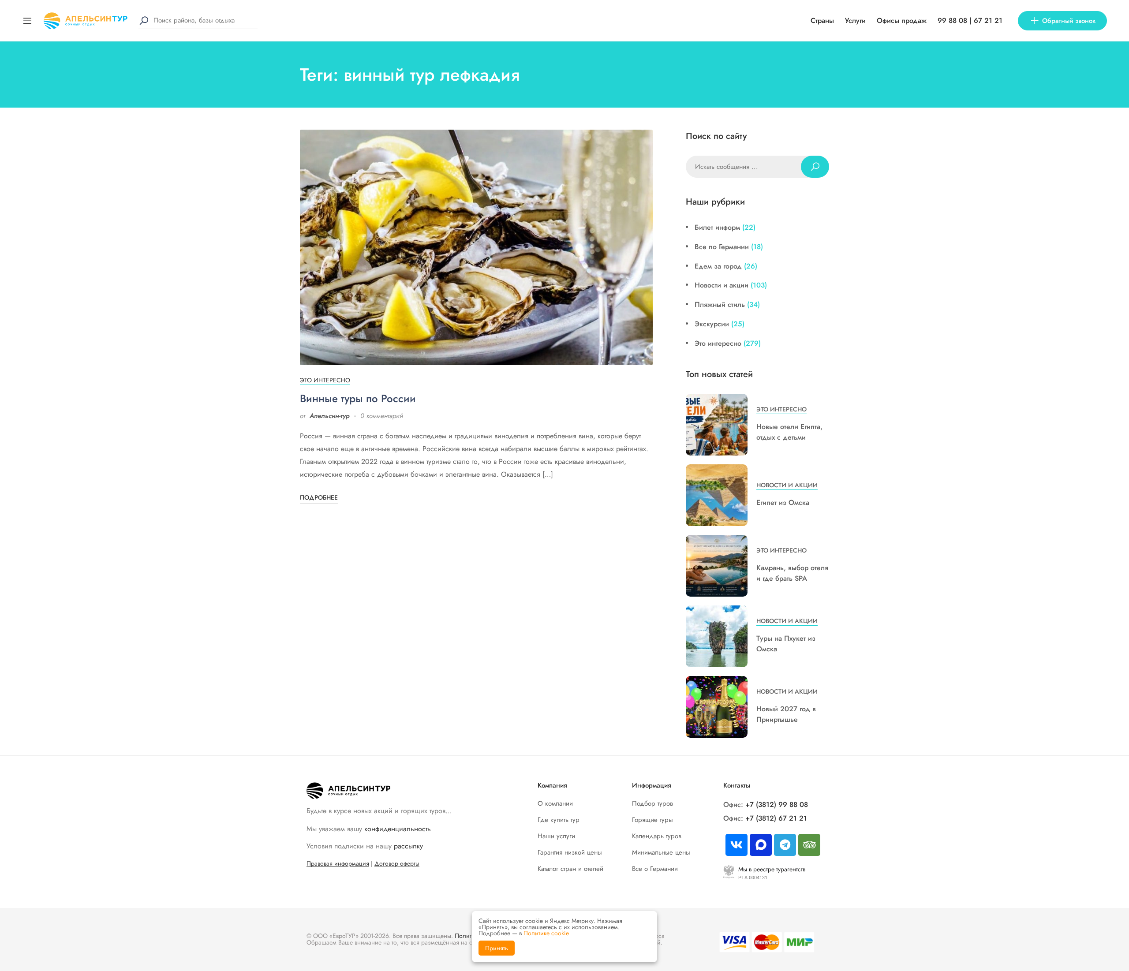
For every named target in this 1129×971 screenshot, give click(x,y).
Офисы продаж (902, 20)
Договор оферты (396, 863)
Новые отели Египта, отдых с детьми (789, 432)
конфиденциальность (397, 829)
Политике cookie (546, 933)
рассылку (408, 846)
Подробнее (319, 497)
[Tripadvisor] (809, 845)
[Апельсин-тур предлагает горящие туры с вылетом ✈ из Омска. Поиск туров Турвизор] (85, 20)
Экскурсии (712, 324)
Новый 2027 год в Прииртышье (786, 714)
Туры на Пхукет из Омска (785, 643)
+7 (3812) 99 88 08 (776, 804)
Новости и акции (721, 285)
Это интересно (325, 380)
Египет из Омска (782, 502)
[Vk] (736, 845)
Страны (822, 20)
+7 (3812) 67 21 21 (776, 818)
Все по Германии (722, 247)
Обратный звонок (1068, 21)
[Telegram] (785, 845)
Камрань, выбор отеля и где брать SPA (792, 573)
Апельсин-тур (330, 416)
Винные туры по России (358, 398)
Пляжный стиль (720, 304)
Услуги (855, 20)
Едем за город (718, 266)
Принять (496, 948)
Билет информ (717, 227)
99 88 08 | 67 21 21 (970, 20)
